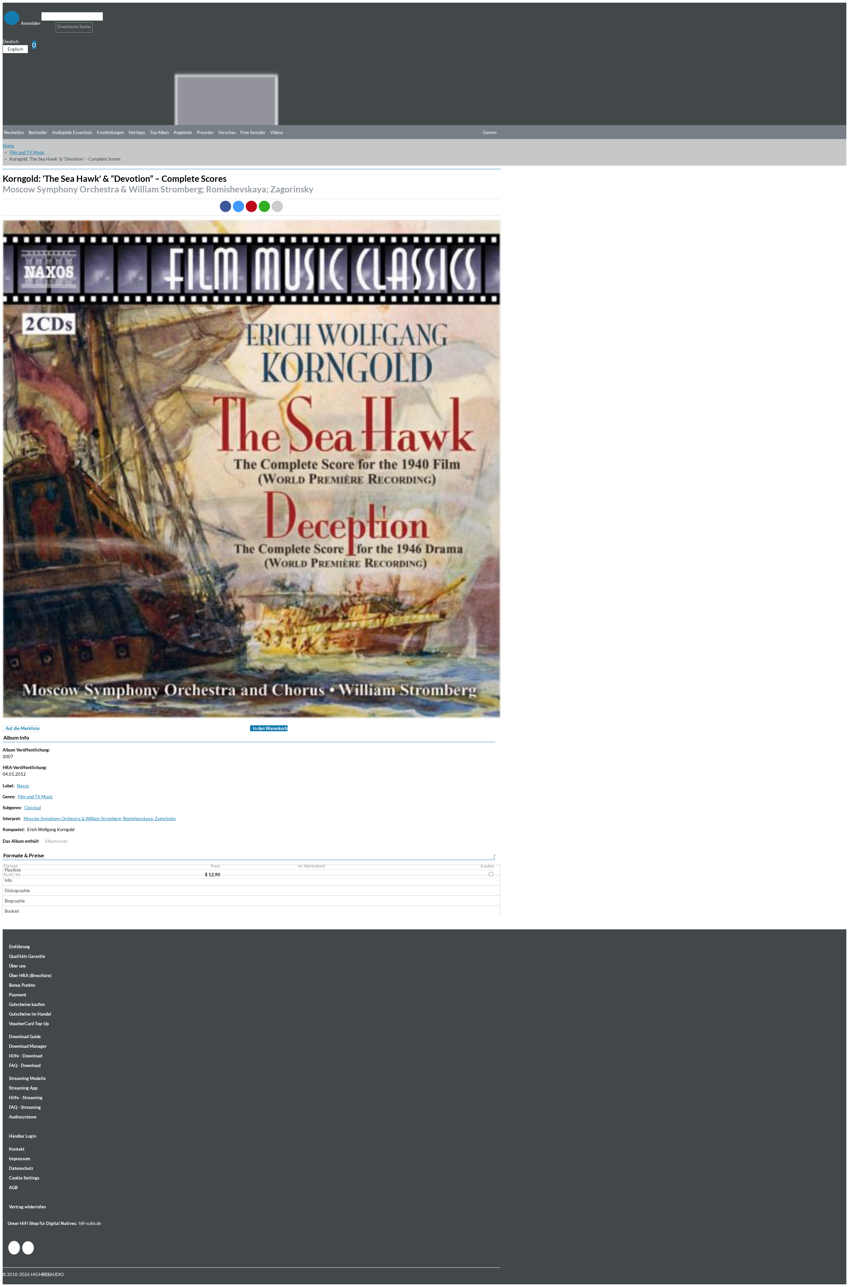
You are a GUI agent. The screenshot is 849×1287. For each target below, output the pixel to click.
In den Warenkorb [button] (270, 728)
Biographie (15, 900)
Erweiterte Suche (74, 26)
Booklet (12, 911)
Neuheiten (14, 132)
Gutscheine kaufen (27, 1004)
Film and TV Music (27, 152)
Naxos (23, 785)
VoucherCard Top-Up (29, 1023)
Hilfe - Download (25, 1055)
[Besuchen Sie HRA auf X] (28, 1247)
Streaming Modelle (27, 1078)
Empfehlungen (110, 132)
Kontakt (17, 1149)
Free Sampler (253, 132)
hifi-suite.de (90, 1223)
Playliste (13, 870)
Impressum (19, 1158)
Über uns (17, 965)
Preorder (205, 132)
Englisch (15, 49)
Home (8, 145)
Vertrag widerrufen (27, 1206)
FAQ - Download (24, 1065)
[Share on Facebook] (225, 206)
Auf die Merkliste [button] (22, 728)
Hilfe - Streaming (25, 1097)
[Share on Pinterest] (251, 206)
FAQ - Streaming (25, 1107)
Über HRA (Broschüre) (30, 975)
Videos (276, 132)
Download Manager (28, 1046)
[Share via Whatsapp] (264, 206)
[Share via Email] (277, 206)
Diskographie (17, 890)
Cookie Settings (24, 1177)
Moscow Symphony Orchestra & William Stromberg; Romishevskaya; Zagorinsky (158, 189)
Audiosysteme (22, 1116)
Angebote (182, 132)
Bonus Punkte (22, 985)
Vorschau (227, 132)
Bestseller (38, 132)
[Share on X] (238, 206)
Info (8, 880)
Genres (490, 132)
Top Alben (159, 132)
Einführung (19, 946)
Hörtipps (137, 132)
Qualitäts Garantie (27, 956)
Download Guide (25, 1036)
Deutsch (11, 41)
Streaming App (23, 1088)
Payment (17, 994)
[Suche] (45, 25)
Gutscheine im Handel (30, 1014)
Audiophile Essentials (72, 132)
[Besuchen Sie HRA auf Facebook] (14, 1247)
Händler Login (22, 1136)
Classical (32, 807)
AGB (13, 1187)
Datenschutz (21, 1168)
